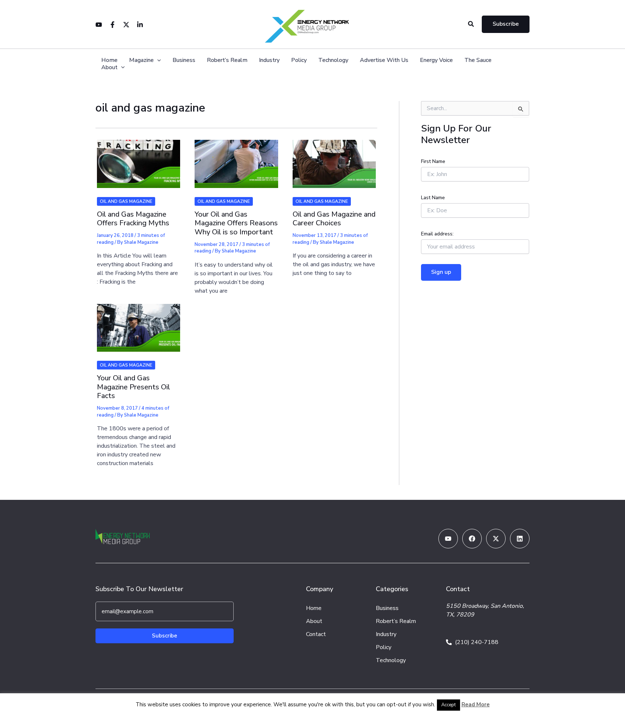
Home (109, 60)
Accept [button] (448, 705)
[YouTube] (98, 24)
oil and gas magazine (126, 201)
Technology (333, 60)
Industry (269, 60)
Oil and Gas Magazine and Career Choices (334, 218)
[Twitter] (126, 24)
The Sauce (478, 60)
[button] (471, 24)
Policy (299, 60)
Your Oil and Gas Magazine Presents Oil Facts (133, 387)
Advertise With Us (384, 60)
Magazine (141, 60)
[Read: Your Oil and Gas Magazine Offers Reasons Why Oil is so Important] (236, 159)
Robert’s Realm (227, 60)
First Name (433, 161)
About (109, 67)
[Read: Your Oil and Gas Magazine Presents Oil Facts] (138, 323)
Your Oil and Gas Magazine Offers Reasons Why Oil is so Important (236, 223)
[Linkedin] (140, 24)
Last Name (433, 197)
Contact (316, 634)
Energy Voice (436, 60)
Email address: (437, 233)
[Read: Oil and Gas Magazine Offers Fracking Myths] (138, 159)
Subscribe (164, 635)
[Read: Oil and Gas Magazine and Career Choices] (334, 159)
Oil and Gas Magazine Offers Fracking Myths (133, 218)
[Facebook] (112, 24)
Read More (476, 704)
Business (184, 60)
